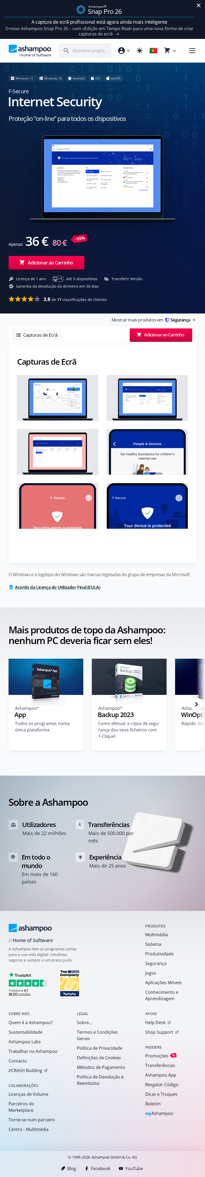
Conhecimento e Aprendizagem (161, 995)
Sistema (153, 944)
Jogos (150, 973)
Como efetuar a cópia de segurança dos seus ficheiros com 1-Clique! (129, 729)
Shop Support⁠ (159, 1032)
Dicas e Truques (161, 1094)
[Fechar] (198, 5)
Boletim (153, 1104)
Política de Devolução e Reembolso (100, 1080)
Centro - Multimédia (29, 1129)
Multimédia (156, 935)
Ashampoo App (160, 1075)
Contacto (18, 1061)
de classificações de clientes (75, 299)
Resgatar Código (161, 1085)
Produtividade (159, 954)
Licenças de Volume (28, 1094)
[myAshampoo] (123, 50)
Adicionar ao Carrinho (50, 262)
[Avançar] (196, 704)
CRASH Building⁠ (25, 1070)
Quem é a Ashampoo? (31, 1022)
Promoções (160, 1056)
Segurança (156, 963)
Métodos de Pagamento (101, 1067)
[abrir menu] (192, 50)
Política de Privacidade (99, 1048)
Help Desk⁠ (155, 1022)
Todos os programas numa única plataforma (42, 726)
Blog (71, 1168)
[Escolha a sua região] (153, 50)
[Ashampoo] (30, 928)
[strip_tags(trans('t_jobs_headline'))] (69, 983)
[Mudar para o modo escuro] (139, 50)
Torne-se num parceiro (32, 1120)
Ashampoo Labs (25, 1042)
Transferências (160, 1065)
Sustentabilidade (25, 1032)
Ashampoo (159, 1113)
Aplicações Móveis (163, 982)
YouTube (134, 1168)
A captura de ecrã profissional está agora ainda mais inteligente (99, 22)
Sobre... (84, 1022)
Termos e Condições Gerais (97, 1035)
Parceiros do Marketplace (21, 1107)
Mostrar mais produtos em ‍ (151, 320)
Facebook (100, 1168)
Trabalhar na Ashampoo (33, 1051)
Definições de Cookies (99, 1058)
